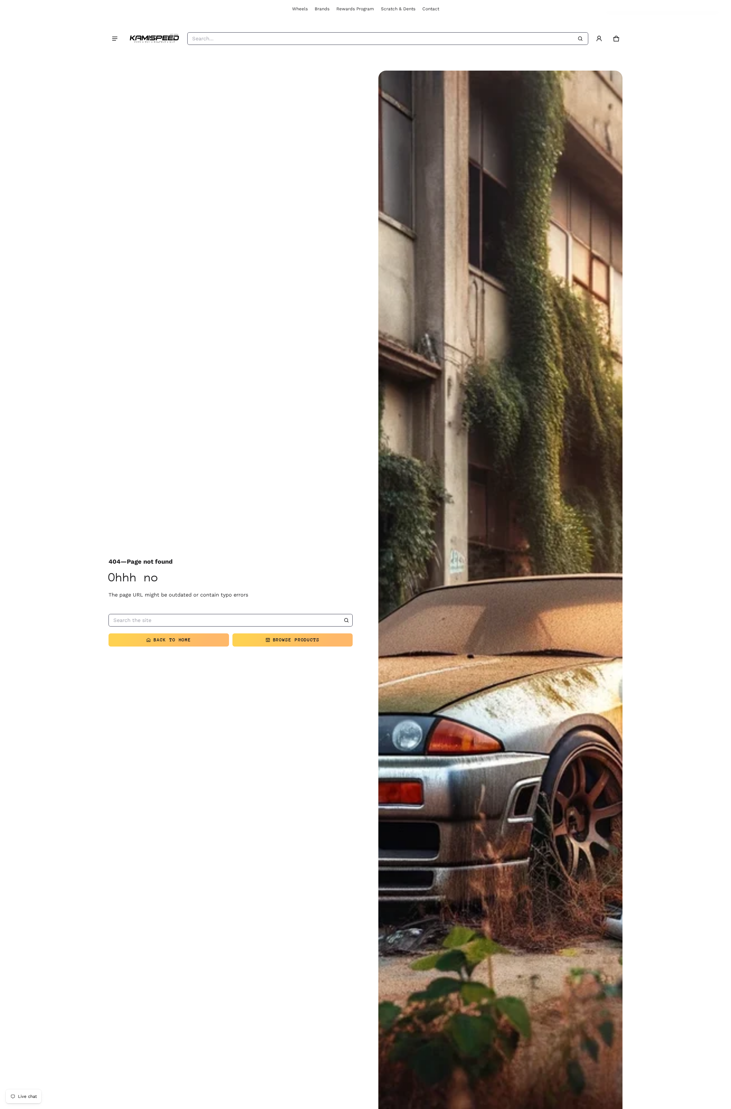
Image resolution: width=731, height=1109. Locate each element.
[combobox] (387, 38)
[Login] (599, 38)
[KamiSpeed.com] (154, 38)
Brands (322, 8)
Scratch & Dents (398, 8)
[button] (616, 38)
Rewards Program (355, 8)
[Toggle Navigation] (115, 38)
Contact (430, 8)
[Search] (346, 620)
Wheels (300, 8)
